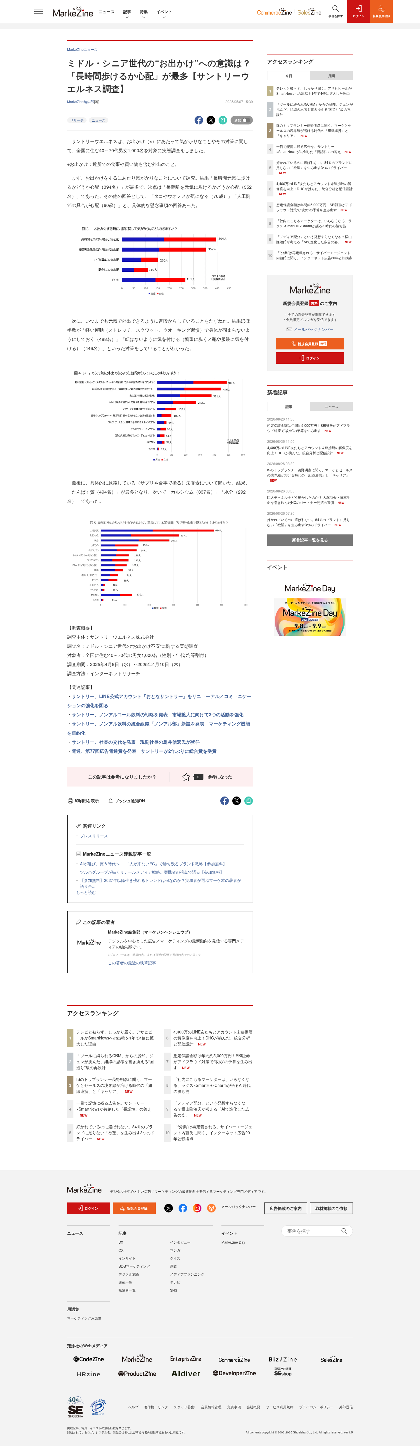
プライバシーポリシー (316, 1406)
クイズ (175, 1258)
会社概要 (253, 1406)
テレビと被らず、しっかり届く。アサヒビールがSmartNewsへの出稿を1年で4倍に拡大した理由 (115, 1038)
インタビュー (180, 1242)
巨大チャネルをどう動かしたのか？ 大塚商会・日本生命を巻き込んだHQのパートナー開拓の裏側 (308, 500)
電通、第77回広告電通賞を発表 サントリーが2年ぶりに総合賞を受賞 (144, 751)
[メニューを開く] (38, 11)
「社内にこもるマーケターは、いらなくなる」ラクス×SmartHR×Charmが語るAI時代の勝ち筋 (212, 1085)
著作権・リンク (156, 1406)
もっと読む (86, 892)
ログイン (313, 358)
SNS (173, 1290)
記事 (127, 11)
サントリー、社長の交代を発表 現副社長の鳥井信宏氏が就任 (136, 742)
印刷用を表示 (87, 800)
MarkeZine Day (233, 1242)
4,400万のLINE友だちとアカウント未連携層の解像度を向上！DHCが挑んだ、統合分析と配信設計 (213, 1038)
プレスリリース (94, 835)
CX (121, 1250)
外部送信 (346, 1406)
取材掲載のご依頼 (331, 1208)
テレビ (175, 1282)
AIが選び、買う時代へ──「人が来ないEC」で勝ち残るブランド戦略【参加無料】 (153, 863)
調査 (173, 1266)
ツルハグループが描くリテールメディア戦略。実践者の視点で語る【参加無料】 (152, 872)
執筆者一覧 (127, 1290)
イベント (164, 11)
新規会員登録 (312, 343)
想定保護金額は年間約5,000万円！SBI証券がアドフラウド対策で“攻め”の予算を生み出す (212, 1061)
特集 (144, 11)
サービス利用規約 (279, 1406)
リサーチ (77, 120)
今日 (288, 75)
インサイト (127, 1258)
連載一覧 (125, 1282)
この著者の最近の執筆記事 (132, 963)
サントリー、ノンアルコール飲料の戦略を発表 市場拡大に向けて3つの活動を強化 (157, 714)
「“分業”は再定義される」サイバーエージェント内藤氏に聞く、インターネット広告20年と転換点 (212, 1132)
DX (121, 1242)
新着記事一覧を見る (310, 540)
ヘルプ (133, 1406)
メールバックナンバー (313, 329)
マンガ (175, 1250)
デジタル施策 (129, 1274)
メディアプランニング (187, 1274)
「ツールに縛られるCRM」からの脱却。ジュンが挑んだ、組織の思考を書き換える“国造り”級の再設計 (115, 1061)
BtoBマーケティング (134, 1266)
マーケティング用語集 (84, 1318)
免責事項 (234, 1406)
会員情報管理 (211, 1406)
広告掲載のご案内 (286, 1208)
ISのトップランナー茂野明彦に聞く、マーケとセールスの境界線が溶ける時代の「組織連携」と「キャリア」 (114, 1085)
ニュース (107, 11)
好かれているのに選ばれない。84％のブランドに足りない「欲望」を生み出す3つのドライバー (115, 1132)
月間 (331, 75)
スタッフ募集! (184, 1406)
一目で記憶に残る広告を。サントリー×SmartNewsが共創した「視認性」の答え (113, 1106)
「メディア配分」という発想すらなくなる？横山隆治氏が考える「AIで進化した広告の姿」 (211, 1109)
